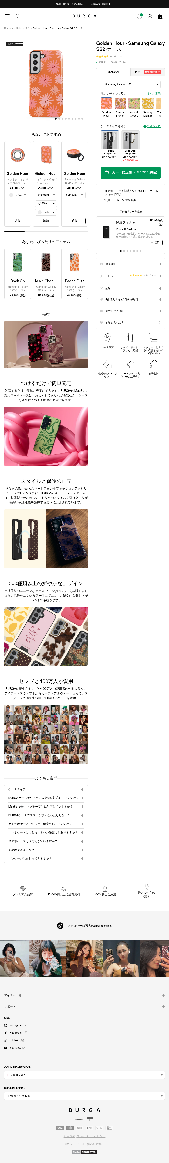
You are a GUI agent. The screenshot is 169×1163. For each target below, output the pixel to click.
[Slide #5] (72, 119)
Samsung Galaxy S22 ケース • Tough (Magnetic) (17, 289)
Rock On (17, 281)
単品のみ (113, 72)
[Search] (18, 16)
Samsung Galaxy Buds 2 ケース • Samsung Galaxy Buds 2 (75, 181)
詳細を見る (154, 126)
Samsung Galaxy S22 (16, 28)
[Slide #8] (82, 119)
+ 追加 (155, 242)
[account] (150, 16)
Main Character (48, 281)
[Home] (84, 16)
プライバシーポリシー (90, 1136)
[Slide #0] (56, 119)
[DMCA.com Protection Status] (84, 1152)
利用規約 (69, 1136)
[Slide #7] (79, 119)
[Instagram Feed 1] (84, 958)
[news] (139, 16)
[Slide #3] (66, 119)
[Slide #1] (59, 119)
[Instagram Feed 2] (121, 958)
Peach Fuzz (74, 281)
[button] (109, 56)
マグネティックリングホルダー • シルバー (17, 181)
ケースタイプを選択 (114, 126)
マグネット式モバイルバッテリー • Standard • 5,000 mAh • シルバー (46, 181)
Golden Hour (17, 174)
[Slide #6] (75, 119)
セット (147, 72)
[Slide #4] (69, 119)
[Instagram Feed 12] (47, 958)
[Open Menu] (7, 16)
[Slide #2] (62, 119)
